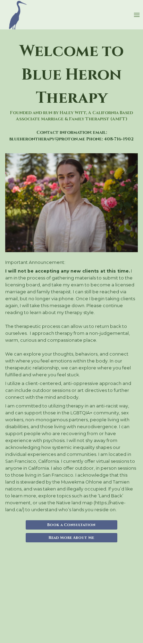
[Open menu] (136, 14)
